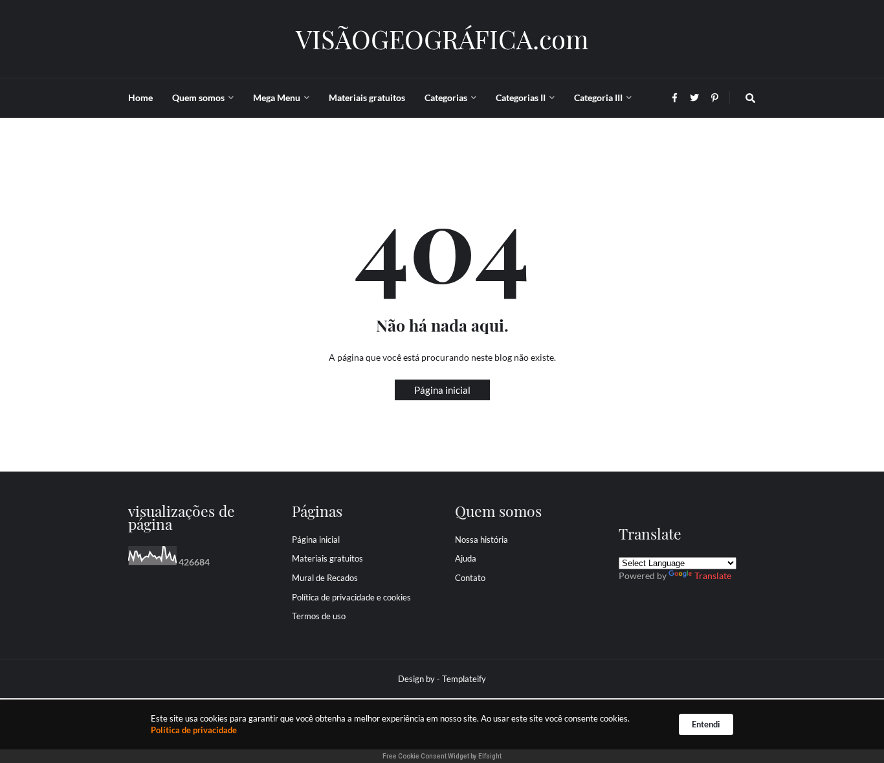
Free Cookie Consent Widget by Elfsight (442, 756)
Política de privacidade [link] (194, 730)
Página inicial (442, 390)
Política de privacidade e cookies (351, 597)
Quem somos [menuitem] (198, 97)
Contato (470, 578)
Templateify (464, 679)
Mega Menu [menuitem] (276, 97)
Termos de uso (319, 616)
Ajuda (465, 558)
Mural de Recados (325, 578)
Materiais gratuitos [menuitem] (367, 97)
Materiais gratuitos (327, 558)
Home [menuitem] (140, 97)
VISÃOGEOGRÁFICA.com (442, 38)
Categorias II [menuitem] (521, 97)
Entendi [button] (706, 724)
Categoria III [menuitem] (598, 97)
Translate (712, 575)
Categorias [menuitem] (446, 97)
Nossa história (481, 539)
